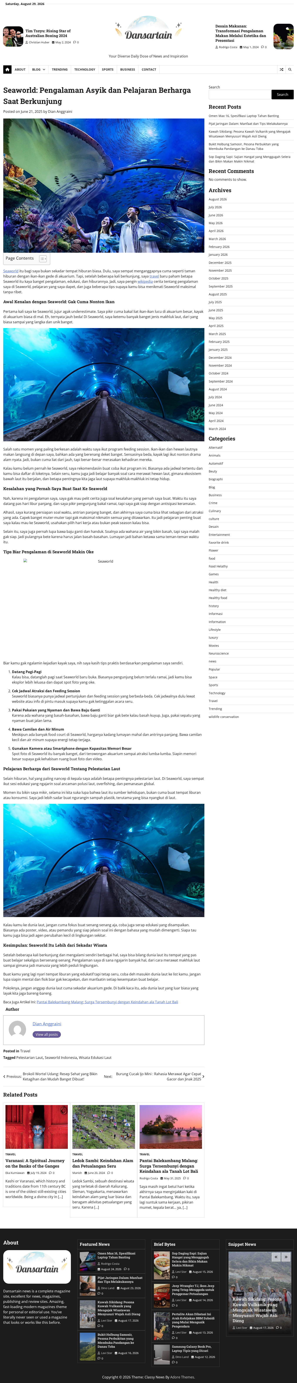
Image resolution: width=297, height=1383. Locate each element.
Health (213, 582)
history (214, 606)
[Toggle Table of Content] (41, 258)
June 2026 (216, 215)
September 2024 (221, 381)
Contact (149, 69)
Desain (214, 527)
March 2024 (217, 429)
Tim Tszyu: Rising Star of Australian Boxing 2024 (48, 33)
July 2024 (215, 397)
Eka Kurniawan (15, 1173)
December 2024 (220, 357)
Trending (60, 69)
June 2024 (216, 405)
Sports (107, 69)
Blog (36, 69)
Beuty (213, 471)
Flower (213, 550)
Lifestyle (215, 630)
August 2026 (218, 199)
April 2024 (216, 421)
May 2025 (216, 318)
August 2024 (218, 389)
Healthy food (218, 598)
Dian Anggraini (60, 111)
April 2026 (216, 231)
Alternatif (215, 447)
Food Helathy (218, 566)
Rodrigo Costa (228, 47)
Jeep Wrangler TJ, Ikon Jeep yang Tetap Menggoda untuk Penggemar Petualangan (193, 1290)
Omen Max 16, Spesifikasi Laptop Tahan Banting (244, 116)
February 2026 (219, 247)
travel (154, 276)
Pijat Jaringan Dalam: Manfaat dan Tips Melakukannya (248, 124)
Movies (214, 645)
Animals (214, 456)
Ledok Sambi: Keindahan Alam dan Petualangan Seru (102, 1163)
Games (214, 574)
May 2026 (216, 223)
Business (127, 69)
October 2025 (218, 278)
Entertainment (219, 535)
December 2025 (220, 263)
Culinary (215, 511)
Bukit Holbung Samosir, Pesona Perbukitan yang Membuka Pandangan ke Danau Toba (116, 1340)
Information (217, 622)
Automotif (216, 463)
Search (214, 87)
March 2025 (217, 334)
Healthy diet (217, 590)
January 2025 (218, 350)
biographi (216, 479)
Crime (213, 503)
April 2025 (216, 326)
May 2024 (216, 413)
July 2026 (215, 207)
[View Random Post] (281, 69)
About (20, 69)
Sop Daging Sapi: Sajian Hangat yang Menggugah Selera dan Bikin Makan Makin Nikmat (190, 1259)
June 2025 (216, 310)
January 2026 (218, 255)
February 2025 (219, 342)
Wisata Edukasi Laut (95, 1057)
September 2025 (221, 286)
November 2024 (220, 366)
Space (213, 677)
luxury (213, 638)
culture (214, 519)
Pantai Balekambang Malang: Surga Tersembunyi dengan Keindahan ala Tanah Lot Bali (107, 1002)
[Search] (289, 69)
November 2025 (220, 270)
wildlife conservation (224, 717)
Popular (214, 669)
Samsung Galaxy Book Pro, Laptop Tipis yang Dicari (192, 1348)
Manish (77, 1173)
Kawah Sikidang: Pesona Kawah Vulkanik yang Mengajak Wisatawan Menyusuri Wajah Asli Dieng (119, 1308)
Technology (84, 69)
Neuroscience (219, 653)
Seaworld (10, 271)
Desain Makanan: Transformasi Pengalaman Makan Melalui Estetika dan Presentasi (240, 33)
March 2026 (217, 239)
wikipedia (145, 281)
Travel (25, 1051)
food (212, 558)
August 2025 (218, 294)
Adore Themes (182, 1377)
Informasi (216, 614)
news (212, 661)
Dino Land (107, 1288)
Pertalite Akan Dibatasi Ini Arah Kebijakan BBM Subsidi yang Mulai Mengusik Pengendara (193, 1320)
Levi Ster (106, 1320)
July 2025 (215, 302)
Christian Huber (39, 42)
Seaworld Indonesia (61, 1057)
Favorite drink (219, 543)
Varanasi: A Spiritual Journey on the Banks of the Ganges (35, 1163)
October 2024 (218, 373)
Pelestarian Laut (29, 1057)
